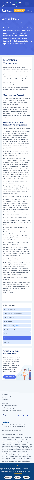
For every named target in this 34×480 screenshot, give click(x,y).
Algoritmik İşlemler (9, 317)
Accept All (26, 477)
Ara (27, 4)
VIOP (5, 334)
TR (31, 3)
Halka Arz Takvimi (11, 325)
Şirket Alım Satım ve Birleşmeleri (13, 313)
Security (4, 397)
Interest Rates (5, 403)
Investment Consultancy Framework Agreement (13, 408)
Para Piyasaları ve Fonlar (10, 329)
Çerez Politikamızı (18, 473)
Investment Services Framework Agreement (12, 410)
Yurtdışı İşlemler (8, 338)
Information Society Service (8, 396)
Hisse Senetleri (8, 321)
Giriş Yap (29, 10)
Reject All (17, 477)
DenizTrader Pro (19, 10)
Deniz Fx (6, 342)
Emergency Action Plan (7, 407)
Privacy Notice (5, 394)
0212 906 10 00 (24, 415)
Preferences (8, 477)
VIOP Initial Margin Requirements (9, 405)
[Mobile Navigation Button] (3, 9)
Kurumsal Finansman (9, 309)
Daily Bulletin (5, 399)
